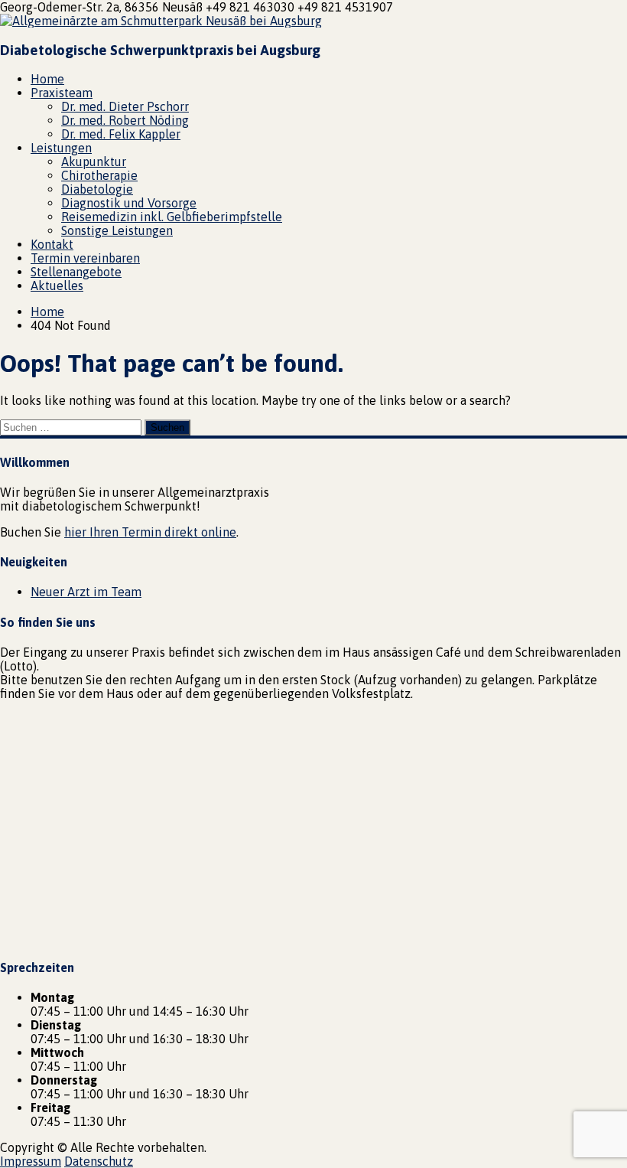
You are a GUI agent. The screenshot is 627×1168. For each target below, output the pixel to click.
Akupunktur (93, 161)
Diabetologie (97, 189)
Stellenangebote (76, 272)
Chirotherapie (99, 175)
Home (47, 79)
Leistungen (61, 148)
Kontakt (52, 244)
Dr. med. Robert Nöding (125, 120)
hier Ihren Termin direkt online (150, 532)
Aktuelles (57, 285)
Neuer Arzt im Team (86, 592)
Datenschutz (98, 1161)
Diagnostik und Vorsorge (129, 203)
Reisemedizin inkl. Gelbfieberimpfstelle (171, 216)
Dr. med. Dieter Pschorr (125, 106)
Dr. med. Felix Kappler (120, 134)
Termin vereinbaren (85, 258)
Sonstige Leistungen (117, 230)
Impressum (30, 1161)
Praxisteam (62, 93)
